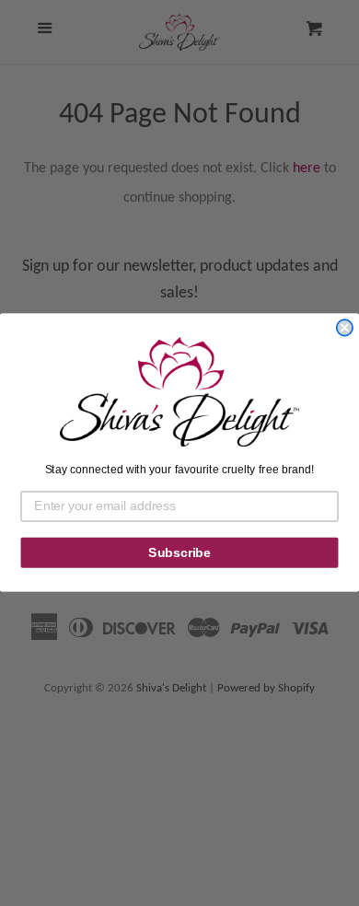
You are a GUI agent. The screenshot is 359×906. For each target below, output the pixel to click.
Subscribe (179, 553)
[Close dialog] (345, 328)
